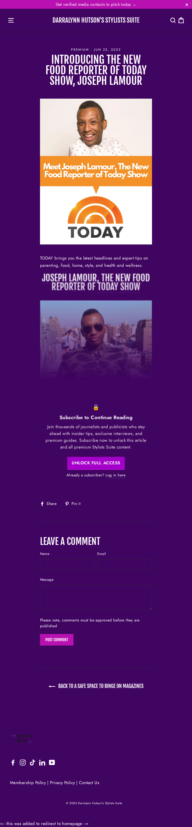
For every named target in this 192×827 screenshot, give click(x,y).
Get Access (96, 434)
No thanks (96, 449)
